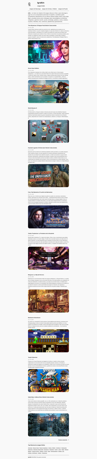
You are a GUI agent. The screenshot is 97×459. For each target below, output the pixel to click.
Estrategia (51, 449)
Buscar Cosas (36, 447)
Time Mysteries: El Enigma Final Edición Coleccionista (42, 25)
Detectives (30, 449)
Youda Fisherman (32, 357)
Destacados (64, 447)
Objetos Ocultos (35, 451)
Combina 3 (58, 447)
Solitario (39, 453)
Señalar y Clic (61, 451)
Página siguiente (63, 440)
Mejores (66, 449)
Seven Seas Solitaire (33, 68)
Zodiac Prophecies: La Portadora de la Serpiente (41, 233)
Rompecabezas (54, 451)
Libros (59, 449)
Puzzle (45, 451)
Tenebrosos (44, 453)
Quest (49, 451)
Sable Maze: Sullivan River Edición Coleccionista (41, 397)
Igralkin (40, 3)
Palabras (41, 451)
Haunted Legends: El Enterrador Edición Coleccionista (42, 147)
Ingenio (56, 449)
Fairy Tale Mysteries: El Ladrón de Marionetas (40, 192)
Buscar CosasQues (44, 447)
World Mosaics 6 (32, 108)
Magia (63, 449)
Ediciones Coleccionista (38, 449)
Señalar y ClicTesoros (32, 453)
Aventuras (30, 447)
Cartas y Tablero (51, 447)
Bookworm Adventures (34, 317)
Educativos (46, 449)
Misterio (29, 451)
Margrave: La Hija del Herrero (36, 274)
